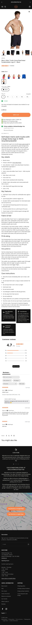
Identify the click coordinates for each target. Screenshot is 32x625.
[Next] (30, 2)
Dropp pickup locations (23, 591)
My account (4, 586)
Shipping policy (21, 586)
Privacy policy (11, 619)
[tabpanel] (16, 403)
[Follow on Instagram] (6, 609)
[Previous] (1, 2)
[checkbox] (21, 383)
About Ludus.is (5, 601)
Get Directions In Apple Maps (16, 514)
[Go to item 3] (13, 53)
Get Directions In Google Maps (16, 508)
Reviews (3, 604)
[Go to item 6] (27, 53)
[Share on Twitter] (9, 435)
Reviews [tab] (6, 372)
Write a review (16, 366)
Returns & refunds (6, 596)
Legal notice (5, 620)
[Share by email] (14, 435)
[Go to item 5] (23, 53)
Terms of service (5, 593)
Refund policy (4, 619)
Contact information (14, 620)
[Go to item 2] (8, 53)
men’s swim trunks (23, 144)
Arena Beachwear (17, 162)
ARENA (3, 58)
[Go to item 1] (3, 53)
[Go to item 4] (18, 53)
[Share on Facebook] (6, 435)
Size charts (4, 591)
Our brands (4, 599)
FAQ (2, 588)
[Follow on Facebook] (2, 609)
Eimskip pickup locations (23, 588)
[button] (16, 350)
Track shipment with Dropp (22, 594)
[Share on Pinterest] (11, 435)
